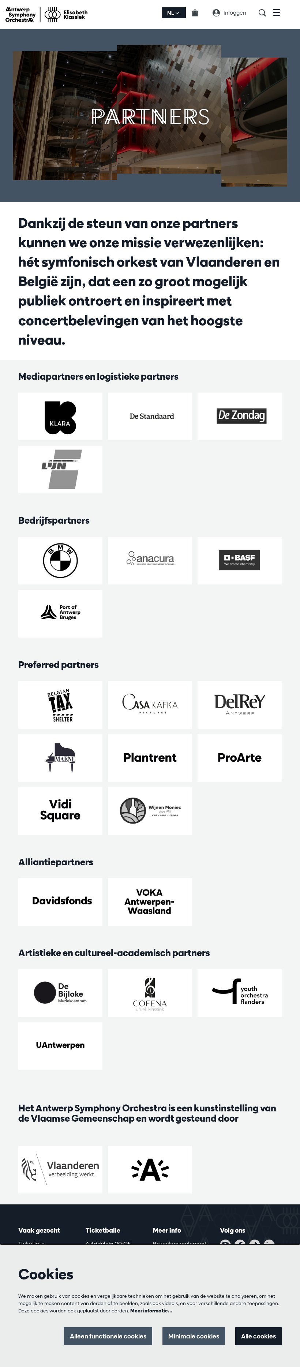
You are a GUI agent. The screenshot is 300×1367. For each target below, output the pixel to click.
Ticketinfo (31, 1243)
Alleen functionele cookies (108, 1336)
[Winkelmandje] (199, 12)
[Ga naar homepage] (46, 14)
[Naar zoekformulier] (266, 12)
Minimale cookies (193, 1336)
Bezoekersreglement (180, 1243)
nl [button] (171, 13)
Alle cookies (258, 1336)
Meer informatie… (151, 1311)
